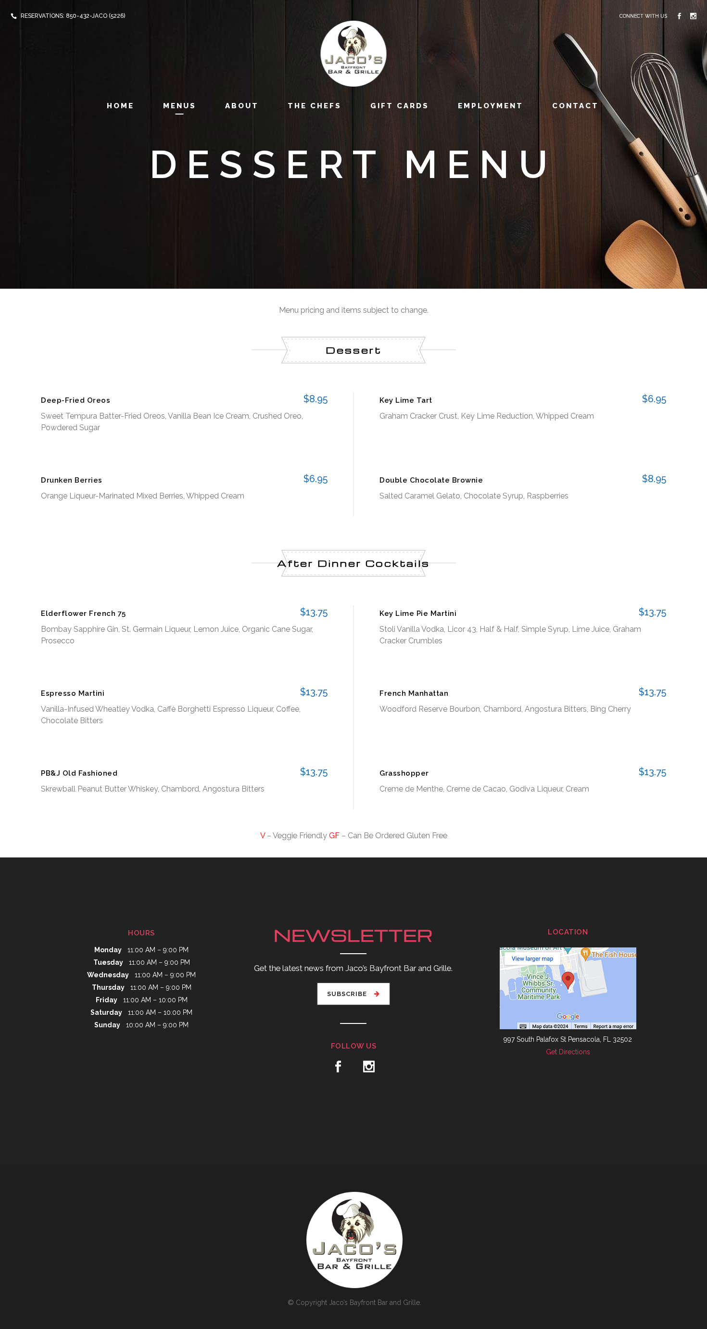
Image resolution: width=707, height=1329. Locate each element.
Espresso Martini (72, 693)
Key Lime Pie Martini (417, 613)
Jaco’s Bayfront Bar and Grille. (375, 1302)
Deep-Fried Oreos (75, 400)
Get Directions (568, 1052)
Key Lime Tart (405, 400)
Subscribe (347, 993)
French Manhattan (413, 693)
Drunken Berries (71, 480)
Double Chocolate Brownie (431, 480)
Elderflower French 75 (83, 613)
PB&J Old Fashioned (79, 773)
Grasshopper (404, 773)
